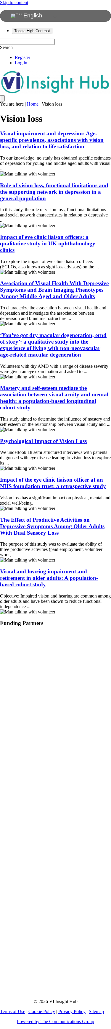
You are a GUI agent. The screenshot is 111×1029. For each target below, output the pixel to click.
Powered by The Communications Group (55, 1021)
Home (32, 103)
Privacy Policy (72, 1011)
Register (22, 57)
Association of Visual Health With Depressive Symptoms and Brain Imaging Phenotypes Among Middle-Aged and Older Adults (54, 289)
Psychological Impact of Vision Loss (43, 441)
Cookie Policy (41, 1011)
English (32, 15)
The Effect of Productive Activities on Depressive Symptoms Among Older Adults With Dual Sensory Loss (52, 526)
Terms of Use (12, 1011)
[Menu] (2, 98)
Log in (21, 62)
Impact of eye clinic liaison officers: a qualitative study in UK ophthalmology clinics (47, 243)
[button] (6, 47)
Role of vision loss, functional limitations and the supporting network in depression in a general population (54, 191)
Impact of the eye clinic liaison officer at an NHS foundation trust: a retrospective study (53, 483)
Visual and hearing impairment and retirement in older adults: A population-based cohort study (49, 577)
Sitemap (96, 1011)
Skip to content (14, 2)
